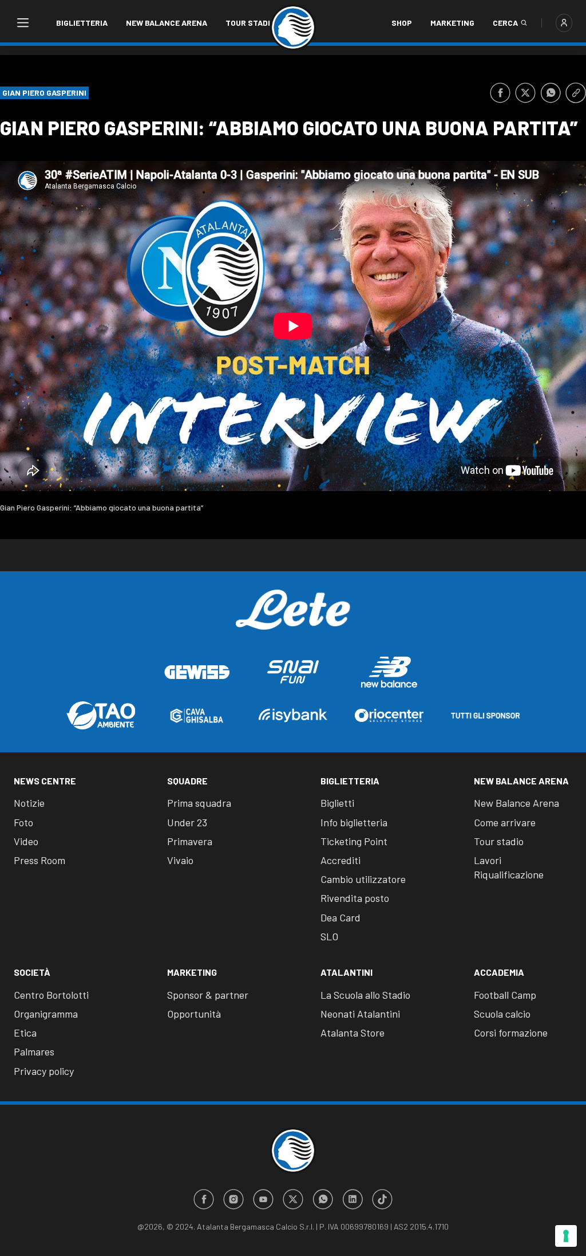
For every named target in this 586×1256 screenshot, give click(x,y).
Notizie (29, 802)
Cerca (505, 23)
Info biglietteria (353, 822)
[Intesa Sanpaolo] (293, 715)
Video (26, 841)
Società (32, 972)
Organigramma (46, 1013)
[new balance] (389, 671)
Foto (23, 822)
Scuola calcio (502, 1013)
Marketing (452, 23)
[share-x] (525, 93)
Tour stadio (250, 23)
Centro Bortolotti (51, 994)
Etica (25, 1032)
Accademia (499, 972)
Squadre (187, 780)
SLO (329, 936)
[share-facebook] (500, 93)
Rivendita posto (354, 898)
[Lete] (293, 618)
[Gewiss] (197, 672)
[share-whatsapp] (550, 93)
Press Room (39, 860)
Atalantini (346, 972)
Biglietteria (82, 23)
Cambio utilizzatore (363, 879)
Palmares (34, 1051)
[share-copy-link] (575, 93)
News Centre (45, 780)
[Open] (22, 23)
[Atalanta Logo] (293, 27)
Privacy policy (44, 1071)
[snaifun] (293, 671)
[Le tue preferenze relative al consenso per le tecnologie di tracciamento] (566, 1236)
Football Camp (505, 994)
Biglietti (337, 802)
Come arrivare (505, 822)
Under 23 (187, 822)
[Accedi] (564, 23)
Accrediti (340, 860)
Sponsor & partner (207, 994)
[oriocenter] (389, 715)
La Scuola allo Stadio (365, 994)
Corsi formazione (511, 1032)
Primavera (189, 841)
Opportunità (194, 1013)
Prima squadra (199, 802)
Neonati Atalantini (360, 1013)
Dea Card (340, 917)
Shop (401, 23)
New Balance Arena (166, 23)
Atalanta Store (352, 1032)
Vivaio (180, 860)
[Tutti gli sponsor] (485, 715)
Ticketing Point (353, 841)
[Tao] (100, 715)
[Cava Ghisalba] (197, 715)
